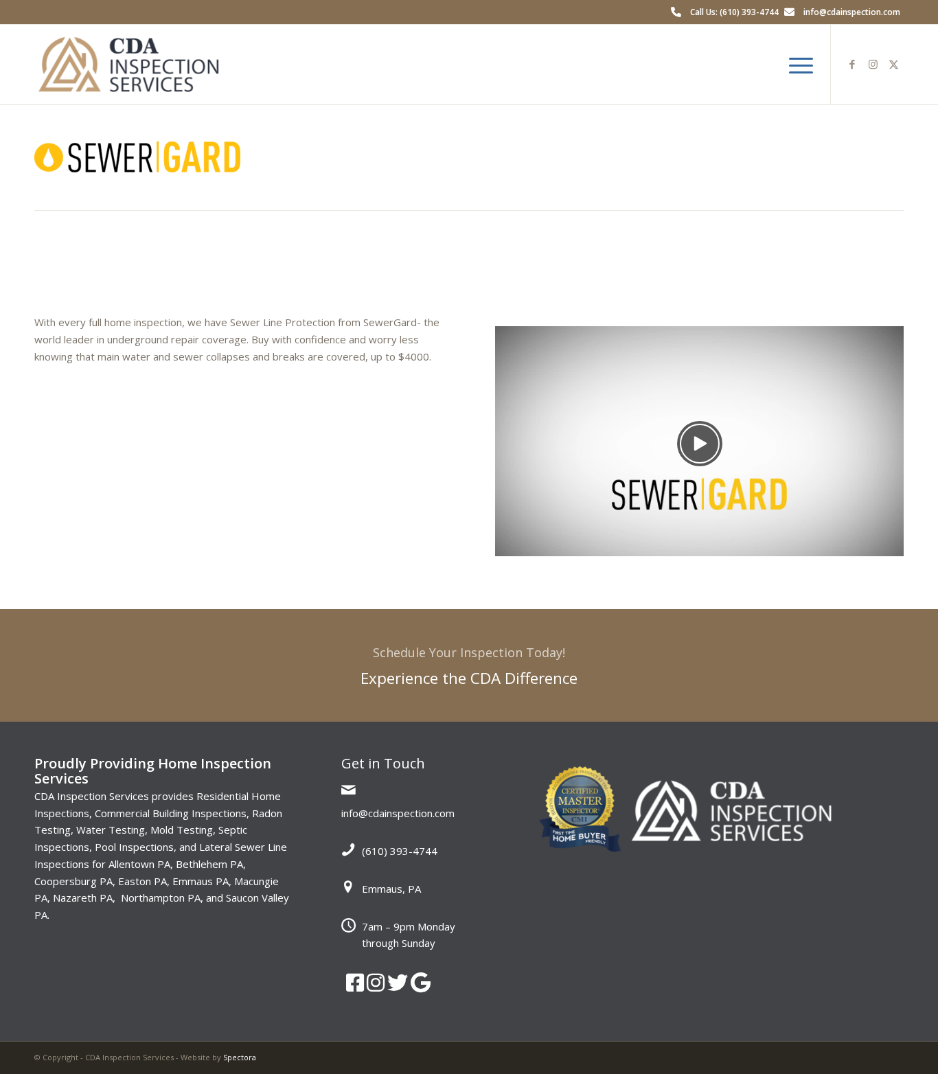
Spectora (239, 1057)
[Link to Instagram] (872, 64)
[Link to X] (893, 64)
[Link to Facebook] (852, 64)
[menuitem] (796, 64)
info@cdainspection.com (851, 12)
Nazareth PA (83, 897)
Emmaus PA (200, 881)
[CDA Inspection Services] (128, 64)
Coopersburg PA (73, 881)
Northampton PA (161, 897)
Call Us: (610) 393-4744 (734, 12)
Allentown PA (139, 864)
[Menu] (796, 64)
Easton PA (142, 881)
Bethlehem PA (209, 864)
